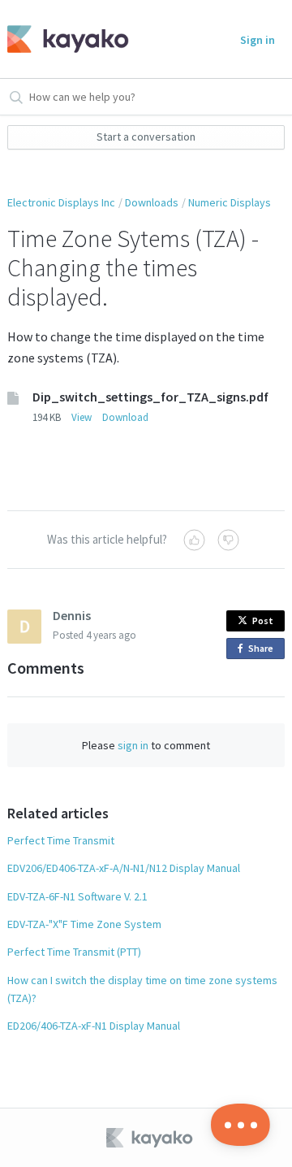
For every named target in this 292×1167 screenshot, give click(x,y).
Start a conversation (146, 136)
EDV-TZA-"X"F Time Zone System (84, 924)
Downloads (151, 202)
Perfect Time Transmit (60, 840)
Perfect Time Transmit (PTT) (74, 951)
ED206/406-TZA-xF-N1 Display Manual (93, 1025)
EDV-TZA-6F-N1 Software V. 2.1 (77, 896)
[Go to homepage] (62, 39)
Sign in (257, 40)
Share (263, 650)
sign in (133, 745)
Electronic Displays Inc (61, 202)
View (81, 417)
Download (125, 417)
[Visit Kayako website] (150, 1137)
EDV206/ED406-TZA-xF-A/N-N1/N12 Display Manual (123, 868)
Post (262, 620)
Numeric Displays (229, 202)
